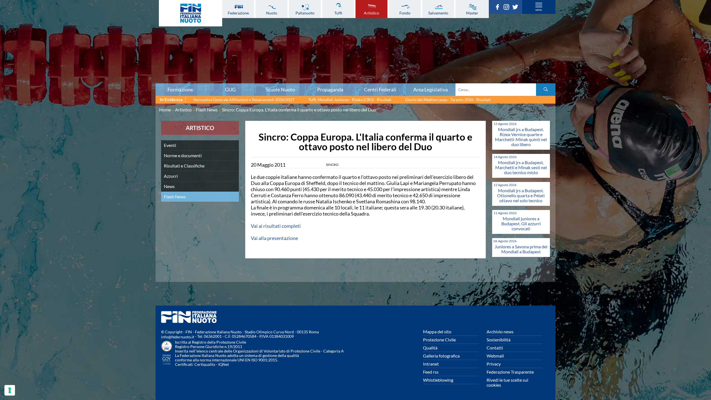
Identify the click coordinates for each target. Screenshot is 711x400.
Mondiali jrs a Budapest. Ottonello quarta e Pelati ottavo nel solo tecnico (521, 195)
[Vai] (545, 89)
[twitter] (516, 8)
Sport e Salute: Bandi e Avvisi (120, 49)
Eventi (170, 145)
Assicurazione (121, 79)
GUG (230, 89)
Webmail (495, 355)
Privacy (494, 363)
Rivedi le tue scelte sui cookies (507, 382)
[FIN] (190, 13)
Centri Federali (380, 89)
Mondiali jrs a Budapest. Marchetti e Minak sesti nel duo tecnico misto (521, 167)
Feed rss (431, 371)
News (169, 186)
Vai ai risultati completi (276, 226)
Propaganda (330, 89)
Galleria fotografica (441, 355)
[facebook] (498, 8)
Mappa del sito (437, 331)
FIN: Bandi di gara (120, 36)
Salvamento (438, 13)
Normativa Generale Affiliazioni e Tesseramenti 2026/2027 (243, 99)
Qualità (430, 347)
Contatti (495, 347)
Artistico (371, 13)
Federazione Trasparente (510, 371)
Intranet (431, 363)
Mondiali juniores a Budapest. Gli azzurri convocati (521, 223)
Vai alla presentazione (274, 238)
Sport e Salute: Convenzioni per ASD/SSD (121, 55)
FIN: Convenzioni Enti (120, 42)
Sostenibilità (498, 339)
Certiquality (204, 364)
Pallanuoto (305, 13)
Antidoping (120, 61)
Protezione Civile (439, 339)
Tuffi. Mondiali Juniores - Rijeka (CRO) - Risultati (349, 99)
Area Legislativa (430, 89)
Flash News (175, 196)
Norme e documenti (183, 155)
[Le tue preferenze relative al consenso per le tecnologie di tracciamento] (9, 390)
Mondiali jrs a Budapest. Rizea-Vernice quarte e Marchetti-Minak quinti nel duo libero (521, 137)
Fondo (404, 13)
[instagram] (507, 8)
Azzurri (171, 176)
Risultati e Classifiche (184, 165)
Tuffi (338, 13)
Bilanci (120, 30)
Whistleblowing (438, 379)
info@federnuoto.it (177, 336)
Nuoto (271, 13)
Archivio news (500, 331)
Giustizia (120, 67)
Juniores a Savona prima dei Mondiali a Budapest (521, 249)
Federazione (238, 13)
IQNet (223, 364)
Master (472, 13)
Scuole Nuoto (280, 89)
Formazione (180, 89)
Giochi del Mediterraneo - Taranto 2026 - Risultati (448, 99)
